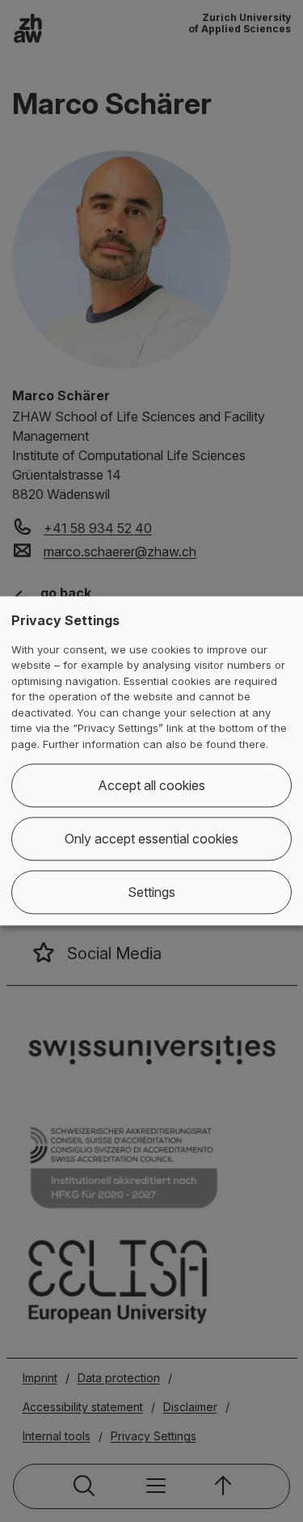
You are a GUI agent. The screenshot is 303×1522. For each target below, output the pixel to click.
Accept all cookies (151, 786)
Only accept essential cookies (151, 839)
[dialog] (151, 760)
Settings (151, 893)
